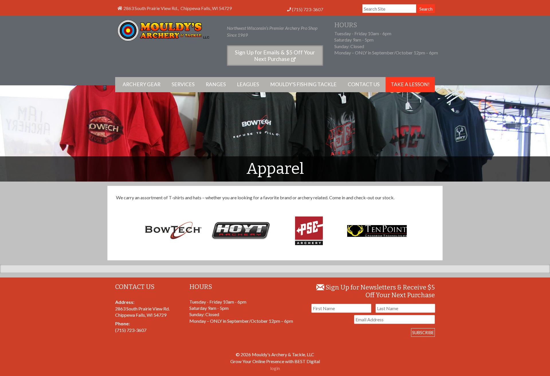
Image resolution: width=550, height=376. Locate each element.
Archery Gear (141, 84)
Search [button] (426, 8)
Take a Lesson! (410, 84)
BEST (300, 361)
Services (183, 84)
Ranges (216, 84)
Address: (124, 302)
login (275, 368)
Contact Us (364, 84)
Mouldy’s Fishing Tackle (303, 84)
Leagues (248, 84)
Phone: (122, 323)
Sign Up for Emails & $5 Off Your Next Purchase (275, 55)
